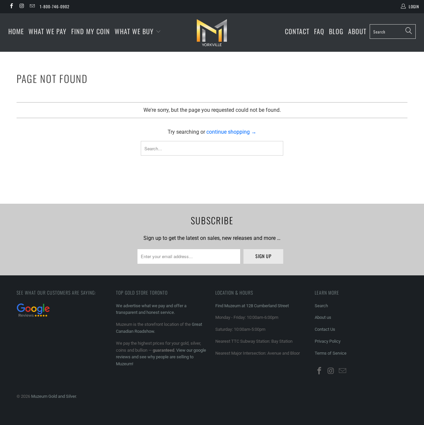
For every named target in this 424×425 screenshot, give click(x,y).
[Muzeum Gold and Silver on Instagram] (21, 6)
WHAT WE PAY (47, 31)
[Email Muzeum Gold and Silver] (32, 6)
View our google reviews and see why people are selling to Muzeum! (161, 357)
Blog (336, 31)
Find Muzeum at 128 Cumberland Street (252, 305)
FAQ (319, 31)
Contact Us (325, 329)
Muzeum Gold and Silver (53, 396)
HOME (16, 31)
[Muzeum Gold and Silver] (212, 32)
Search (321, 305)
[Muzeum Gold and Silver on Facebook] (11, 6)
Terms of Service (330, 353)
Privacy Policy (328, 341)
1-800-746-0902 (55, 6)
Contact (297, 31)
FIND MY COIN (90, 31)
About (357, 31)
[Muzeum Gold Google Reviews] (33, 317)
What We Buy (135, 31)
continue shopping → (231, 132)
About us (323, 317)
